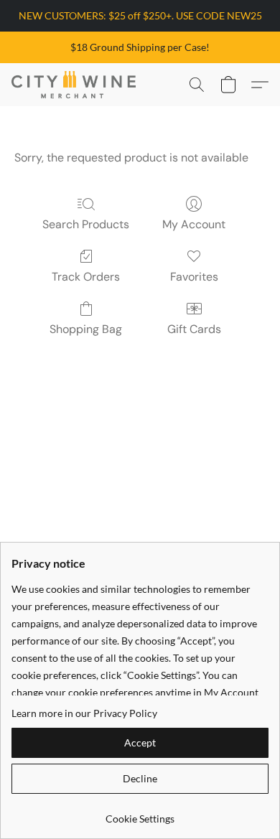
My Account (193, 224)
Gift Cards (194, 329)
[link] (140, 814)
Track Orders (86, 276)
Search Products (85, 224)
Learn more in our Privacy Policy (84, 713)
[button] (76, 84)
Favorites (194, 276)
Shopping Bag (86, 329)
